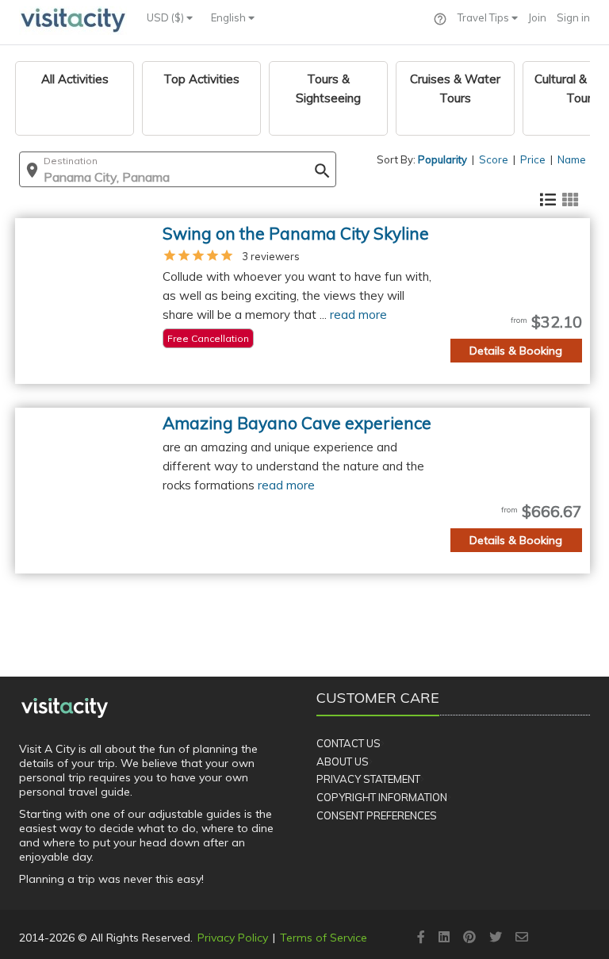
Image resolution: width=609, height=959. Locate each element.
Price (533, 159)
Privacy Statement (368, 779)
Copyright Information (381, 797)
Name (571, 159)
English (229, 17)
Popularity (442, 159)
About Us (342, 761)
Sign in (573, 17)
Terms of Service (323, 937)
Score (493, 159)
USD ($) (166, 17)
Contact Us (348, 743)
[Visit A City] (64, 707)
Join (537, 17)
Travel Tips (484, 17)
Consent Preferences (376, 815)
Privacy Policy (232, 937)
